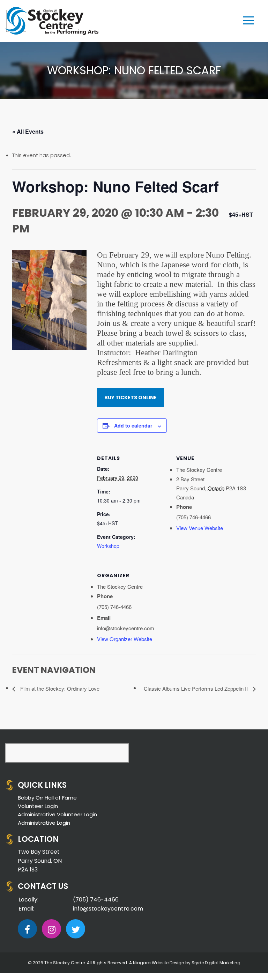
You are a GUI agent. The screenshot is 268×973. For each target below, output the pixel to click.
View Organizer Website (124, 639)
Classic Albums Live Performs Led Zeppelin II (196, 688)
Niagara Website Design (158, 963)
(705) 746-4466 (96, 900)
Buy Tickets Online (130, 397)
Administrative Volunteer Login (57, 814)
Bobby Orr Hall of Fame (47, 797)
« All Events (28, 131)
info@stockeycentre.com (108, 909)
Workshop (108, 545)
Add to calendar (133, 425)
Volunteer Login (38, 806)
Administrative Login (44, 822)
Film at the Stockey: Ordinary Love (59, 688)
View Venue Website (199, 528)
